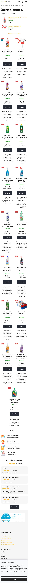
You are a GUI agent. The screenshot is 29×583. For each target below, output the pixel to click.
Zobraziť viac (14, 506)
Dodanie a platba (5, 540)
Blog (2, 554)
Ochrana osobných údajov (7, 544)
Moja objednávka (5, 536)
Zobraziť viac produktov (14, 33)
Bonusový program (6, 538)
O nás (2, 552)
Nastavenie (14, 575)
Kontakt (3, 556)
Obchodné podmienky (6, 542)
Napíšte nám (4, 558)
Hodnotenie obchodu (15, 460)
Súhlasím (14, 579)
